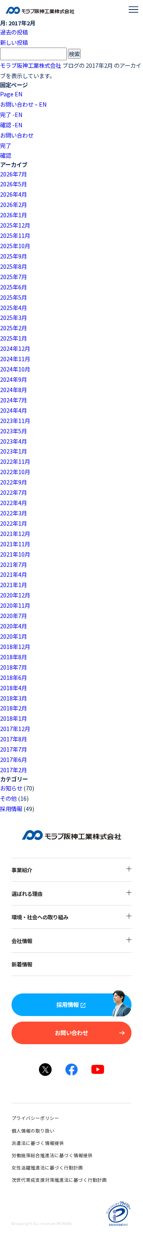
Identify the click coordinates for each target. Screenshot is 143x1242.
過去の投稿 (14, 32)
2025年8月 (13, 266)
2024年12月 (15, 348)
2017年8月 (13, 739)
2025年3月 (13, 317)
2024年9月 (13, 379)
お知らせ (11, 788)
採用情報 (11, 808)
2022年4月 (13, 502)
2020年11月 (15, 605)
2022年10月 (15, 471)
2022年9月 (13, 482)
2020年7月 (13, 615)
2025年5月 (13, 297)
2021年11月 (15, 544)
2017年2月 (13, 769)
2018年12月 (15, 646)
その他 (8, 798)
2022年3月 (13, 513)
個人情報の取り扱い (33, 1130)
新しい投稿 (14, 42)
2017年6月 (13, 759)
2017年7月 (13, 749)
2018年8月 (13, 657)
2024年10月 (15, 369)
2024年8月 (13, 389)
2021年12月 (15, 533)
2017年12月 (15, 728)
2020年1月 (13, 636)
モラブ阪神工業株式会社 (30, 65)
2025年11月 (15, 235)
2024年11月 (15, 358)
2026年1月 (13, 215)
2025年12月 (15, 225)
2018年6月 (13, 677)
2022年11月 (15, 461)
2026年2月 (13, 204)
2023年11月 (15, 420)
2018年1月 (13, 718)
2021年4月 (13, 574)
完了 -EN (11, 114)
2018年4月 (13, 687)
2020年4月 (13, 626)
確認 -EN (11, 125)
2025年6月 (13, 287)
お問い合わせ (16, 135)
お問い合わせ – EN (23, 104)
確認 (5, 155)
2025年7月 (13, 276)
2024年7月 (13, 400)
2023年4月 (13, 441)
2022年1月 (13, 523)
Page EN (11, 94)
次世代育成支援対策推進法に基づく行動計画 (59, 1180)
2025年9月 (13, 256)
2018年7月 (13, 667)
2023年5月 (13, 431)
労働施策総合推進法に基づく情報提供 (52, 1155)
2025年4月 (13, 307)
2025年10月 (15, 245)
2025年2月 (13, 327)
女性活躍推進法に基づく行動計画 (47, 1167)
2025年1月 (13, 338)
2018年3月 (13, 698)
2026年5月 (13, 184)
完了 (5, 145)
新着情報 (22, 964)
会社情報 (22, 941)
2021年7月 (13, 564)
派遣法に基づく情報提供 (38, 1143)
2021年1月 (13, 584)
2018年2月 (13, 708)
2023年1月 (13, 451)
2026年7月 (13, 174)
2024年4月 (13, 410)
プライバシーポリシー (35, 1118)
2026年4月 (13, 194)
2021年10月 (15, 554)
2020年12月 (15, 595)
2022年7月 (13, 492)
